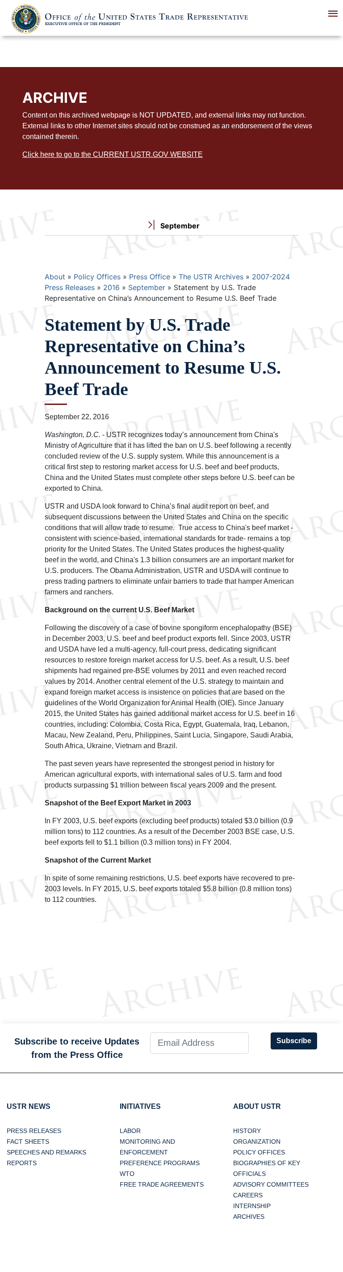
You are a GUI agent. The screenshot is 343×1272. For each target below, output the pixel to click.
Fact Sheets (28, 1141)
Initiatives (140, 1106)
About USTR (257, 1106)
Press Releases (34, 1130)
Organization (256, 1141)
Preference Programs (160, 1163)
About (55, 276)
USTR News (28, 1106)
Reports (22, 1163)
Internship (252, 1205)
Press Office (149, 276)
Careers (248, 1195)
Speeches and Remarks (46, 1152)
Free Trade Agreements (162, 1184)
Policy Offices (97, 276)
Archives (248, 1216)
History (247, 1130)
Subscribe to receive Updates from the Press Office (76, 1048)
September (146, 287)
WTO (127, 1173)
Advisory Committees (271, 1184)
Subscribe (293, 1041)
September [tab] (179, 225)
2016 (111, 287)
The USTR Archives (211, 276)
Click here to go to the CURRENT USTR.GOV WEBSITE (112, 154)
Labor (130, 1130)
